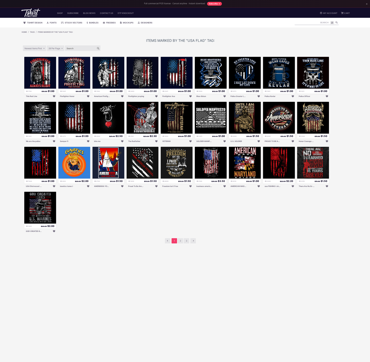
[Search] (336, 22)
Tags (32, 32)
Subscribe (73, 13)
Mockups (127, 22)
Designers (146, 22)
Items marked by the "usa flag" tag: (55, 32)
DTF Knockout (126, 13)
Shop (60, 13)
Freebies (111, 22)
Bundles (93, 22)
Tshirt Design (34, 22)
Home (24, 32)
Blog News (89, 13)
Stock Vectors (73, 22)
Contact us (106, 13)
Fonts (53, 22)
